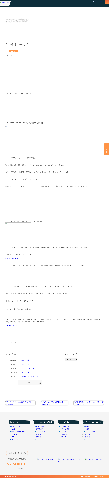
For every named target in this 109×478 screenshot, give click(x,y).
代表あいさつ (15, 426)
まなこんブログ (13, 51)
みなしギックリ (25, 372)
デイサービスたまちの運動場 (43, 422)
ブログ (13, 437)
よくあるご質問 (90, 432)
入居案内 (88, 429)
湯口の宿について (66, 426)
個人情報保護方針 (11, 476)
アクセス (38, 439)
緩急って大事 (25, 360)
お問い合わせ (15, 439)
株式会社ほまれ (14, 422)
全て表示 (29, 382)
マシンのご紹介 (41, 432)
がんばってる (25, 364)
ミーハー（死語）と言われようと (31, 368)
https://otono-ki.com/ (11, 325)
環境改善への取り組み (18, 432)
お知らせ (14, 434)
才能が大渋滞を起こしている (30, 376)
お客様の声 (39, 429)
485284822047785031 (12, 258)
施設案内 (88, 426)
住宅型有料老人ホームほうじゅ (92, 422)
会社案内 (14, 429)
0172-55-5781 (18, 464)
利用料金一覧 (40, 426)
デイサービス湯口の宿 (65, 422)
